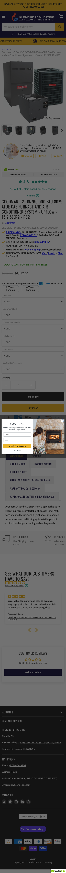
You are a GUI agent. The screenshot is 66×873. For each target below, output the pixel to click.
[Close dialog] (62, 420)
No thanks (17, 450)
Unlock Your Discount (17, 446)
